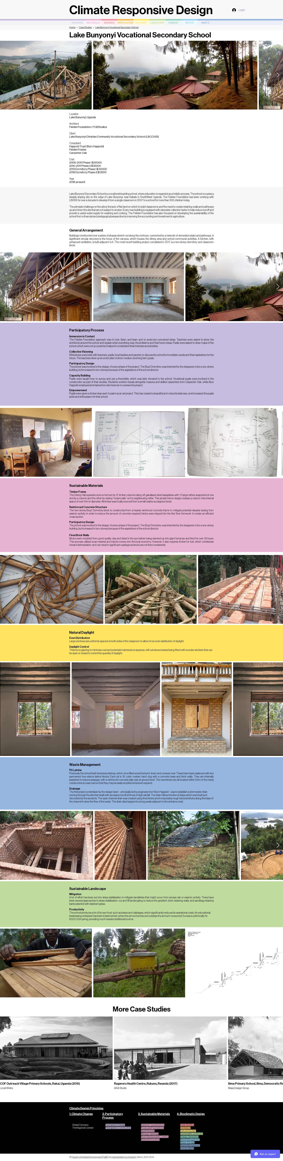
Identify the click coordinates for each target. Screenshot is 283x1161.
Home (72, 27)
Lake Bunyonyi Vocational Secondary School (117, 27)
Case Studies (85, 27)
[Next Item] (278, 75)
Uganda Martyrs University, (124, 1157)
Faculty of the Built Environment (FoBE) (90, 1157)
